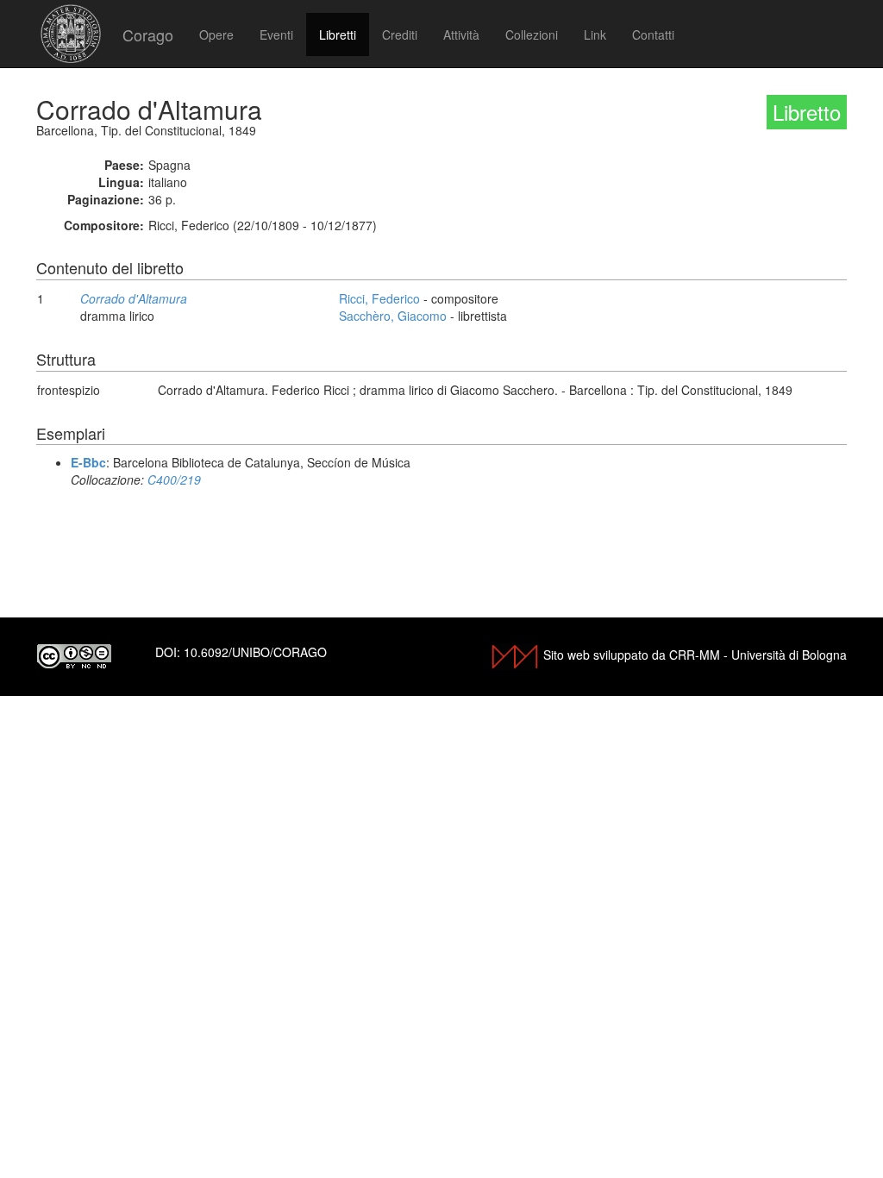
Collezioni (531, 34)
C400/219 (174, 479)
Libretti (337, 34)
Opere (216, 34)
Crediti (399, 34)
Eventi (276, 34)
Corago (147, 34)
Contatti (653, 34)
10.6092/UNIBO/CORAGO (255, 652)
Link (595, 34)
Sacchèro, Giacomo (393, 315)
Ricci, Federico (379, 298)
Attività (461, 34)
